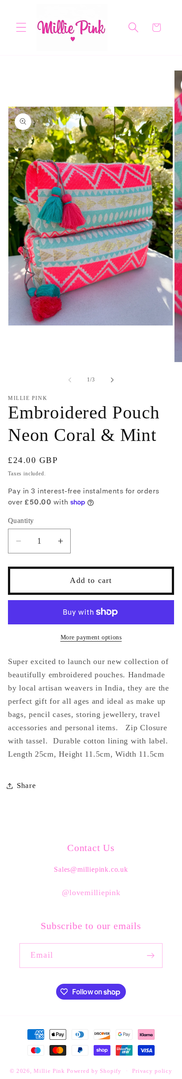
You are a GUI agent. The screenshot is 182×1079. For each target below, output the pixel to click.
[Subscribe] (150, 955)
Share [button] (26, 785)
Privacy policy (152, 1071)
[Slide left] (70, 380)
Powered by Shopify (94, 1071)
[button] (21, 27)
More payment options (91, 637)
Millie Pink (49, 1071)
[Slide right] (112, 380)
